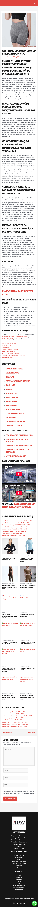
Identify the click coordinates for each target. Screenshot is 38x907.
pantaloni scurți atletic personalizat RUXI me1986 (17, 521)
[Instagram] (21, 903)
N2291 (7, 339)
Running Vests (12, 405)
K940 (3, 339)
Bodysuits (11, 417)
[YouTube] (24, 903)
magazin (30, 339)
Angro (9, 389)
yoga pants (5, 347)
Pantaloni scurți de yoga (18, 381)
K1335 (8, 337)
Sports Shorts (13, 409)
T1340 (21, 337)
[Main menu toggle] (34, 3)
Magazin (19, 877)
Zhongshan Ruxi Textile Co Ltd (17, 293)
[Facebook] (13, 903)
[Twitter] (17, 903)
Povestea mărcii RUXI (19, 844)
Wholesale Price (14, 426)
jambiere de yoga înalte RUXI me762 (13, 718)
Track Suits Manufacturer (19, 842)
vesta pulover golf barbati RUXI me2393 (13, 712)
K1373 (12, 337)
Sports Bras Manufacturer (19, 840)
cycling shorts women (8, 351)
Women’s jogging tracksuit (10, 349)
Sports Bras (12, 397)
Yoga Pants (11, 393)
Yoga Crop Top (6, 345)
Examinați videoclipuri (19, 861)
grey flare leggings (7, 357)
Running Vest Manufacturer (19, 838)
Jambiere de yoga (14, 369)
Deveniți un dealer (19, 848)
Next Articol (32, 732)
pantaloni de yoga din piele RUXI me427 (14, 535)
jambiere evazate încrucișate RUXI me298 (14, 529)
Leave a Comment (7, 57)
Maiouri (10, 377)
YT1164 (26, 337)
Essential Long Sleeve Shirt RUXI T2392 (14, 355)
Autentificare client (19, 885)
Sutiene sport (12, 373)
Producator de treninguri (19, 445)
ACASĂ (19, 875)
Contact (19, 881)
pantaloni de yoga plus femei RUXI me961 (14, 527)
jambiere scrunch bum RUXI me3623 (13, 714)
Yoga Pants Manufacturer (19, 836)
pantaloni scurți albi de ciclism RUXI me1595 (15, 523)
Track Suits (11, 401)
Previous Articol (6, 732)
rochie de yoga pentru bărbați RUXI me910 (14, 531)
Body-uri (10, 385)
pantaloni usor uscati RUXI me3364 (12, 720)
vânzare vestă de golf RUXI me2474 (12, 533)
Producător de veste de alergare (17, 450)
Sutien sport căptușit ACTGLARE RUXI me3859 (16, 525)
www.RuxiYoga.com (16, 456)
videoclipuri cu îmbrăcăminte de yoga (18, 505)
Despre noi (19, 879)
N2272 (17, 337)
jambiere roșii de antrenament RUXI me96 (14, 722)
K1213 (4, 337)
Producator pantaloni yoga (19, 435)
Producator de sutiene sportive (17, 440)
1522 (11, 339)
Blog (15, 57)
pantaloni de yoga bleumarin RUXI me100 (14, 726)
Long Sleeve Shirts (15, 413)
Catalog (19, 846)
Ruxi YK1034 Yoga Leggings (10, 353)
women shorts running (9, 343)
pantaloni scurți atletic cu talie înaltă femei (15, 724)
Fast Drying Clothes (15, 421)
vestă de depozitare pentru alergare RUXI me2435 (17, 716)
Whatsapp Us (19, 889)
